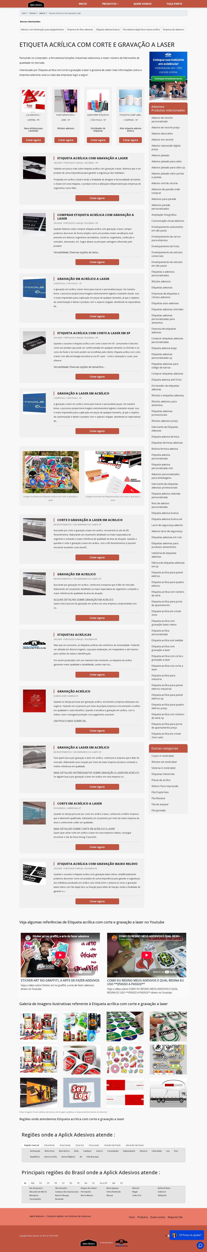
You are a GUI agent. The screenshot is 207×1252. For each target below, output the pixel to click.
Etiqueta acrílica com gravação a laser (163, 648)
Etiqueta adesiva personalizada (161, 456)
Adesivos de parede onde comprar (166, 191)
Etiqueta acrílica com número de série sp (168, 716)
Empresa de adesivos (173, 29)
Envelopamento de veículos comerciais (167, 254)
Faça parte (174, 3)
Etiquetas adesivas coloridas (167, 309)
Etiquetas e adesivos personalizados (163, 273)
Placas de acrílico (161, 780)
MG (32, 1183)
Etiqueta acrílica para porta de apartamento (167, 603)
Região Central (31, 1145)
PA (121, 1183)
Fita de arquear (160, 804)
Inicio (83, 3)
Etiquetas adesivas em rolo (167, 537)
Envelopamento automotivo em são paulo (167, 228)
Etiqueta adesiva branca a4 (167, 519)
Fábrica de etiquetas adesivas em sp (168, 564)
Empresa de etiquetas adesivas (164, 330)
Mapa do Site (175, 1217)
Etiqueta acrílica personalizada (160, 632)
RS (71, 1183)
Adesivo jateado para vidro (167, 161)
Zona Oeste (65, 1145)
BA (86, 1183)
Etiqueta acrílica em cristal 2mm (166, 613)
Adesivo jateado (160, 155)
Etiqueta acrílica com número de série (168, 593)
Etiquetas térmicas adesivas (167, 442)
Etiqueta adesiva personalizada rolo (162, 466)
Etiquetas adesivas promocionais (162, 413)
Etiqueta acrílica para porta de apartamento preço (167, 725)
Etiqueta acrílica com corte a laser (167, 667)
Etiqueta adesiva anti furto (167, 379)
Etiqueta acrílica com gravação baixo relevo (164, 622)
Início (132, 1217)
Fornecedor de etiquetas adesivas (165, 387)
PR (56, 1183)
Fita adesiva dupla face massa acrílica (141, 29)
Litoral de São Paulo (135, 1145)
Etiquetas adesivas (162, 287)
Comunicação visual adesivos (168, 220)
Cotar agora (33, 140)
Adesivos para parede (164, 199)
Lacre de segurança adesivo (167, 525)
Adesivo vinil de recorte (165, 183)
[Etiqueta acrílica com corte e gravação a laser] (33, 101)
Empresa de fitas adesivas (80, 29)
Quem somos (143, 3)
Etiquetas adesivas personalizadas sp (162, 356)
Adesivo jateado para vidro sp (168, 167)
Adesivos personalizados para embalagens (166, 476)
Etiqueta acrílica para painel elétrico (167, 574)
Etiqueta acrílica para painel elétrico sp (167, 696)
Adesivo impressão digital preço (166, 147)
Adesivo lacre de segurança (167, 531)
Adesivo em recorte (162, 139)
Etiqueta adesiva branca (108, 29)
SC (63, 1183)
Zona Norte (49, 1145)
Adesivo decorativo (162, 133)
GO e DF (103, 1183)
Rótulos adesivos (161, 281)
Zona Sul (80, 1145)
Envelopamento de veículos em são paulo (167, 263)
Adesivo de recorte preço (166, 127)
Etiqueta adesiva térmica (165, 436)
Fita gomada (158, 810)
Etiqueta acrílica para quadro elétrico (168, 583)
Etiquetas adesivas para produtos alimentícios (165, 545)
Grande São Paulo (112, 1145)
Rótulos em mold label (164, 762)
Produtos (109, 3)
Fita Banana (158, 798)
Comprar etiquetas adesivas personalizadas (167, 340)
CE (93, 1183)
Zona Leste (94, 1145)
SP (48, 1183)
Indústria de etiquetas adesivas (164, 554)
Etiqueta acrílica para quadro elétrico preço (168, 706)
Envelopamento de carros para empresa (166, 238)
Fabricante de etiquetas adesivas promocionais (165, 485)
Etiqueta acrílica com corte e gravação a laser (167, 657)
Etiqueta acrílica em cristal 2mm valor (166, 735)
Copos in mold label (163, 755)
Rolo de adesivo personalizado (160, 505)
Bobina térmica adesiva (165, 448)
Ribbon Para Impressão (165, 786)
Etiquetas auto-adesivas (165, 303)
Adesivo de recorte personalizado (162, 119)
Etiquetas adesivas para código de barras (165, 365)
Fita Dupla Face (160, 792)
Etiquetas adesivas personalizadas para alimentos (163, 319)
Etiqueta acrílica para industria (163, 677)
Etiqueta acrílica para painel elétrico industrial (167, 687)
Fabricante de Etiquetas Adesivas (165, 428)
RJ (25, 1183)
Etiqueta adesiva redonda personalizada (166, 495)
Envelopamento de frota (165, 246)
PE (78, 1183)
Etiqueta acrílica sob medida (167, 640)
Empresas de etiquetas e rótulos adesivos (165, 295)
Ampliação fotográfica (164, 214)
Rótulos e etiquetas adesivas (168, 395)
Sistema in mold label (163, 768)
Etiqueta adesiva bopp (164, 348)
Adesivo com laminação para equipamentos (42, 29)
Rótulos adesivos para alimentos (164, 403)
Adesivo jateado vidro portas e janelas (168, 175)
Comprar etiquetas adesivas (167, 373)
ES (41, 1183)
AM (113, 1183)
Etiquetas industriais (163, 774)
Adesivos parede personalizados (161, 206)
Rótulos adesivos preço (165, 421)
